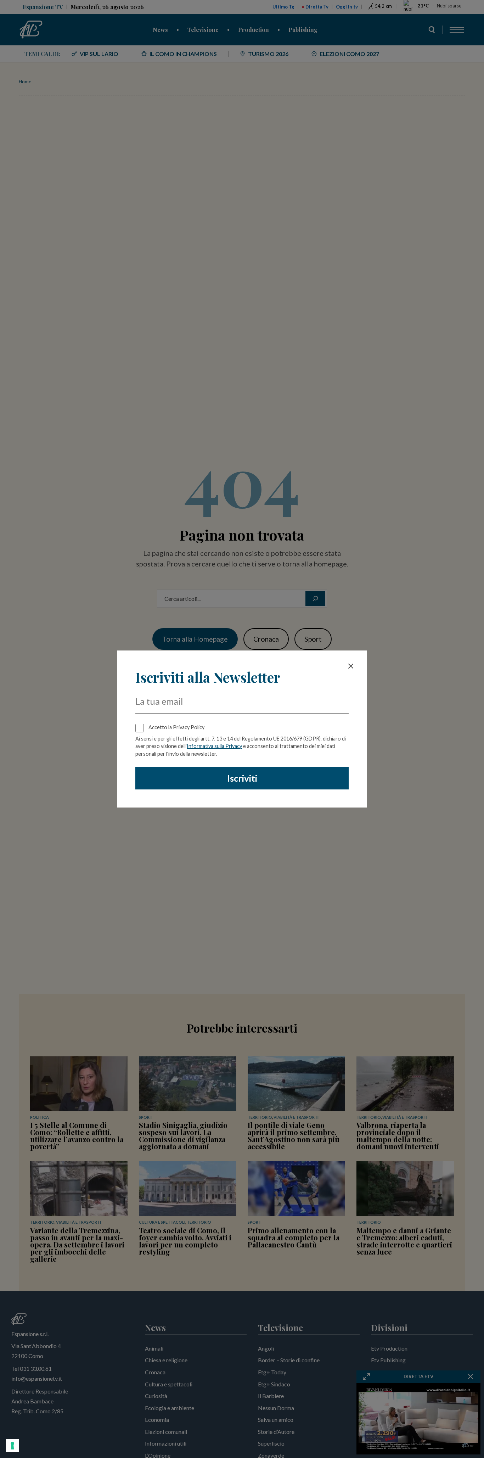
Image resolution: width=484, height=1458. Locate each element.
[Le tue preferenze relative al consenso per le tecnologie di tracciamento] (12, 1445)
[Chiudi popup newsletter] (350, 666)
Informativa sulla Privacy (214, 746)
